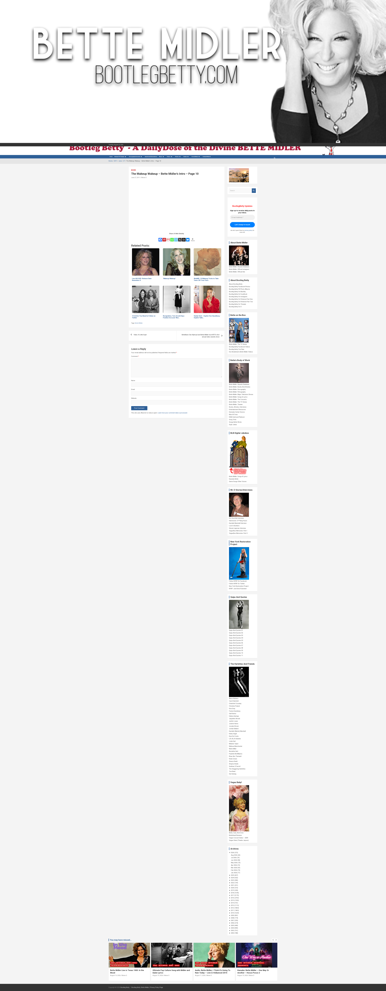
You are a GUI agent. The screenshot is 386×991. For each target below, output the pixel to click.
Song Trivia (232, 419)
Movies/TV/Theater (119, 156)
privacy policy (248, 230)
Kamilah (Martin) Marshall (237, 731)
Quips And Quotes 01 (236, 630)
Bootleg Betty (125, 987)
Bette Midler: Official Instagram (239, 269)
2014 (232, 903)
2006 (232, 923)
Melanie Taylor (233, 744)
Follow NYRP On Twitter (237, 584)
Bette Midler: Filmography (237, 392)
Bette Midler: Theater (236, 404)
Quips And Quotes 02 (236, 633)
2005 (232, 925)
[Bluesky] (187, 238)
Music (160, 156)
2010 (232, 913)
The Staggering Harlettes (237, 769)
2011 (232, 910)
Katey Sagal (233, 734)
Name (133, 380)
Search (254, 190)
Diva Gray (232, 708)
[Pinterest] (164, 238)
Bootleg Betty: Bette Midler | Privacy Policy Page (147, 987)
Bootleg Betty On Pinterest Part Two (241, 302)
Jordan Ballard (233, 729)
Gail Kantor (232, 713)
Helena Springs (234, 716)
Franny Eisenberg (234, 711)
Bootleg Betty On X (235, 307)
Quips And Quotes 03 (236, 635)
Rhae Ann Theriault (235, 756)
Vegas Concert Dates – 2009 (238, 838)
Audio (113, 963)
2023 (232, 880)
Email (133, 389)
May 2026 (234, 863)
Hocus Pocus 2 (174, 963)
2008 (232, 918)
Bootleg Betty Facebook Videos (239, 347)
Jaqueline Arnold (234, 719)
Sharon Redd (233, 761)
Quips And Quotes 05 (236, 640)
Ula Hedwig (232, 774)
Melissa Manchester (235, 746)
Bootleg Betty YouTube (236, 349)
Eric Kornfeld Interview (236, 518)
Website (134, 398)
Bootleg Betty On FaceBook (238, 294)
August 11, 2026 (115, 975)
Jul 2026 (234, 858)
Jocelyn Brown (234, 726)
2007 (232, 920)
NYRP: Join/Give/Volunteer (238, 589)
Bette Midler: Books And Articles (239, 387)
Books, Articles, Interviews (237, 407)
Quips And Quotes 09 (236, 650)
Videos (168, 156)
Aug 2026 (234, 855)
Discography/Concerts (134, 156)
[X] (180, 238)
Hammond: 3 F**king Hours (238, 521)
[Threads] (184, 238)
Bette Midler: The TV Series (238, 344)
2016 (232, 898)
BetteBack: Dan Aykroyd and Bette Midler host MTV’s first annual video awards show (200, 336)
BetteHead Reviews (235, 835)
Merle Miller (232, 749)
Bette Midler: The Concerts (238, 399)
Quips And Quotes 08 (236, 648)
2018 (232, 893)
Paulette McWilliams (235, 754)
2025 (232, 875)
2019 (232, 890)
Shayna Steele (233, 764)
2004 (232, 928)
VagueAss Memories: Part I (238, 531)
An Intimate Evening (202, 965)
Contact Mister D (207, 156)
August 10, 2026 (158, 975)
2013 (232, 905)
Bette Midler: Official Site (237, 272)
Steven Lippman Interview (237, 528)
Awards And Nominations (151, 156)
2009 (232, 915)
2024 (232, 878)
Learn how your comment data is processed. (172, 413)
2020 (232, 888)
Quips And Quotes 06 (236, 643)
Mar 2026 (234, 868)
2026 (232, 852)
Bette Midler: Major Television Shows (241, 394)
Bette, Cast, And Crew (236, 833)
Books (133, 170)
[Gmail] (168, 238)
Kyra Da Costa (233, 736)
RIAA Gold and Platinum (237, 417)
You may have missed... (120, 940)
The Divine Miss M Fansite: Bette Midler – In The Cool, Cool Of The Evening (255, 971)
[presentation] (273, 940)
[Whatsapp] (172, 238)
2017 (232, 895)
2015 (232, 900)
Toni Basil (232, 771)
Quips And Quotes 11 (236, 655)
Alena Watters (233, 698)
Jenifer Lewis (233, 721)
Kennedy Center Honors (237, 412)
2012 (232, 908)
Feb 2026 (234, 870)
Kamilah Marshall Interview (237, 523)
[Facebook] (160, 238)
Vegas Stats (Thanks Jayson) (239, 840)
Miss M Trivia (233, 414)
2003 (232, 930)
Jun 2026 (234, 860)
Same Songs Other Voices (237, 481)
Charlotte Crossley (235, 703)
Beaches (119, 963)
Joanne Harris (233, 724)
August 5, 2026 (200, 975)
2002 (232, 933)
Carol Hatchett (234, 701)
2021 (232, 885)
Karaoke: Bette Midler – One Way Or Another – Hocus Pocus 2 (168, 971)
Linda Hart (232, 741)
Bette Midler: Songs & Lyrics (238, 397)
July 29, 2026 (241, 975)
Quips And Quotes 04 (236, 638)
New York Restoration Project (239, 586)
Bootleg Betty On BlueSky (237, 292)
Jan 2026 (234, 873)
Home (111, 156)
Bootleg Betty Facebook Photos (239, 286)
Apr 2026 (234, 865)
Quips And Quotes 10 (236, 653)
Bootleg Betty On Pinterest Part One (241, 299)
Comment (135, 356)
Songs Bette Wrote (235, 422)
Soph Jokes (233, 424)
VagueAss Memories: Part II (238, 533)
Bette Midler (139, 323)
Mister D (144, 177)
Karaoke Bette (233, 479)
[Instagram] (176, 238)
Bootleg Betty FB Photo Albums (239, 289)
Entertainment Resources (237, 409)
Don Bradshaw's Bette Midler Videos (241, 352)
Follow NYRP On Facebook (238, 581)
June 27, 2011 (135, 177)
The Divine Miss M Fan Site (119, 965)
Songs (262, 963)
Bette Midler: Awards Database (239, 267)
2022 (232, 883)
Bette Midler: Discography (237, 389)
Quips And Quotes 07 (236, 645)
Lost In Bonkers (234, 526)
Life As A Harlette (235, 739)
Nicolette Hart (233, 751)
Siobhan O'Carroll (234, 766)
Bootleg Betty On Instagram (238, 297)
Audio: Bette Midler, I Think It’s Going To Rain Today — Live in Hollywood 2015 (127, 971)
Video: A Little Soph (140, 335)
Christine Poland (234, 706)
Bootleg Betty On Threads (237, 304)
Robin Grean (233, 759)
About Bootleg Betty (235, 284)
